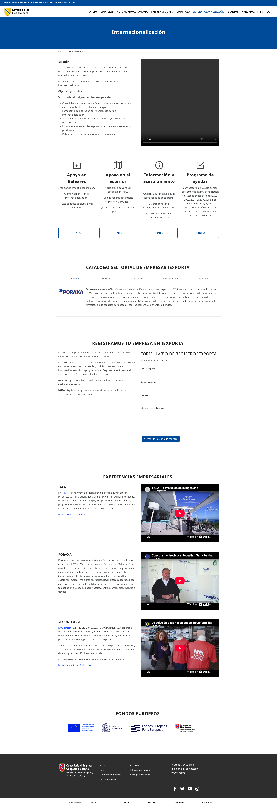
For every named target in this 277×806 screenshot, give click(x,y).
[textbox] (180, 375)
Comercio (183, 11)
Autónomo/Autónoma (132, 11)
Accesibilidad (207, 802)
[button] (161, 439)
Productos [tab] (138, 278)
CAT (268, 11)
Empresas (107, 11)
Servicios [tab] (106, 278)
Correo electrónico (148, 382)
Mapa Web (179, 802)
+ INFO (76, 233)
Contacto (125, 802)
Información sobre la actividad (153, 408)
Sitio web (144, 395)
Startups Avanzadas (241, 11)
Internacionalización (208, 11)
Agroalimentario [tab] (170, 278)
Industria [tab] (74, 278)
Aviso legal (152, 802)
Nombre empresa (148, 369)
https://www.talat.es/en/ (71, 514)
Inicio (93, 11)
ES (261, 11)
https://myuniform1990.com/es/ (75, 665)
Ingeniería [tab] (203, 278)
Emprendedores (162, 11)
